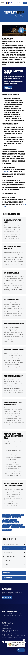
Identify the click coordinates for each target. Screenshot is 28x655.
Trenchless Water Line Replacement (11, 544)
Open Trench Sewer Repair (9, 556)
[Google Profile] (3, 642)
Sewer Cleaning (6, 560)
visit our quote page (8, 592)
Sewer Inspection (7, 564)
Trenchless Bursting (7, 552)
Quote (25, 3)
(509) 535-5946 (18, 3)
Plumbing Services (7, 572)
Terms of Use (3, 651)
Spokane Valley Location (7, 620)
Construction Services (7, 577)
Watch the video (5, 172)
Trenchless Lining (7, 548)
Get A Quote (8, 87)
